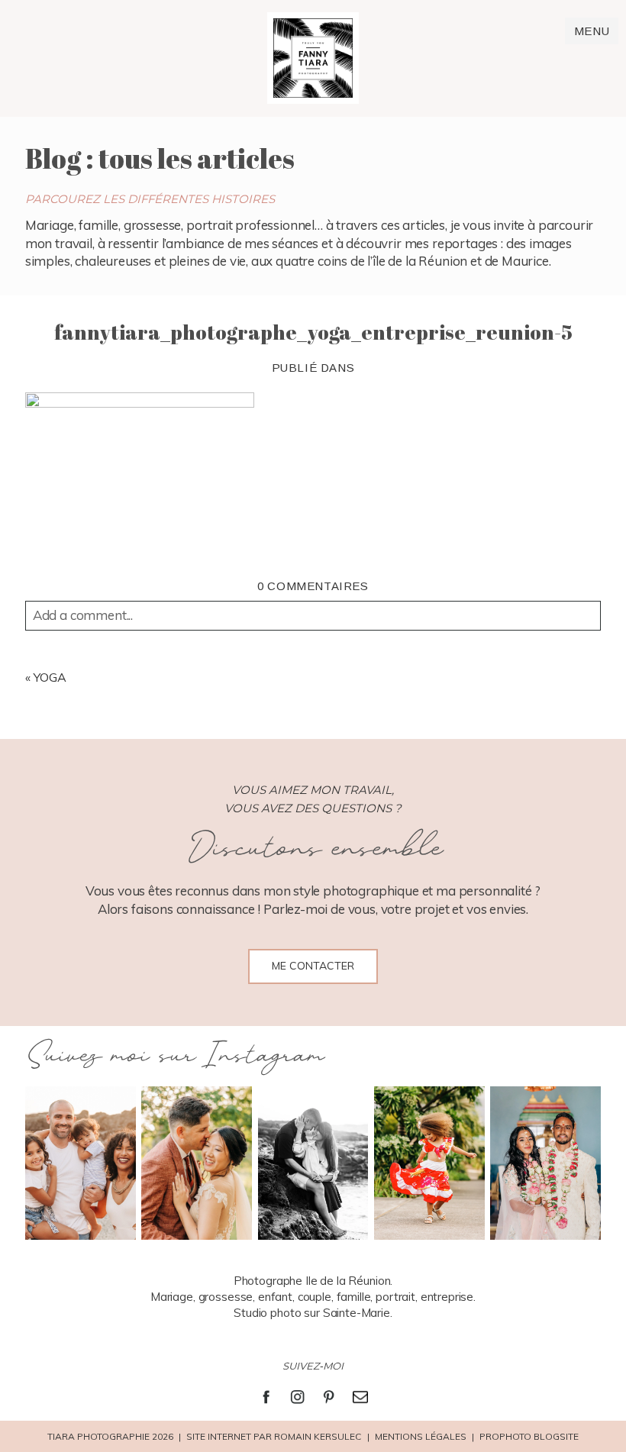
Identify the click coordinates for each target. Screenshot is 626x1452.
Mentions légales (420, 1436)
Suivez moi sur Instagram (174, 1056)
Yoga (50, 677)
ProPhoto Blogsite (529, 1436)
